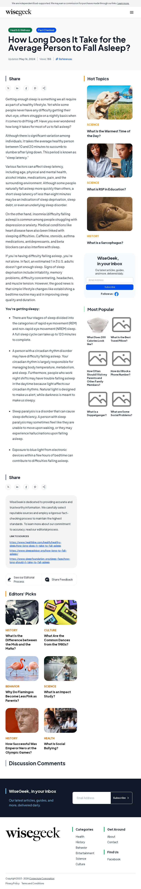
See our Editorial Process (24, 579)
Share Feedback (62, 579)
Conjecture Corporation (41, 878)
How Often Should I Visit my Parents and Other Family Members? (97, 377)
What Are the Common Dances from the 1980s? (57, 640)
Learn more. (123, 3)
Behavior (12, 686)
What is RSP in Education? (106, 189)
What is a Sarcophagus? (105, 243)
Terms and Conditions (32, 883)
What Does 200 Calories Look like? (96, 341)
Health (49, 738)
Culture (50, 630)
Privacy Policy (12, 883)
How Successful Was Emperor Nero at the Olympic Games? (21, 748)
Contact (112, 842)
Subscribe (110, 287)
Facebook (113, 859)
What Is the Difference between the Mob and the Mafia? (21, 642)
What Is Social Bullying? (54, 746)
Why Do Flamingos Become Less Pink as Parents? (21, 696)
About (111, 836)
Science (50, 686)
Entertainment (85, 853)
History (11, 630)
